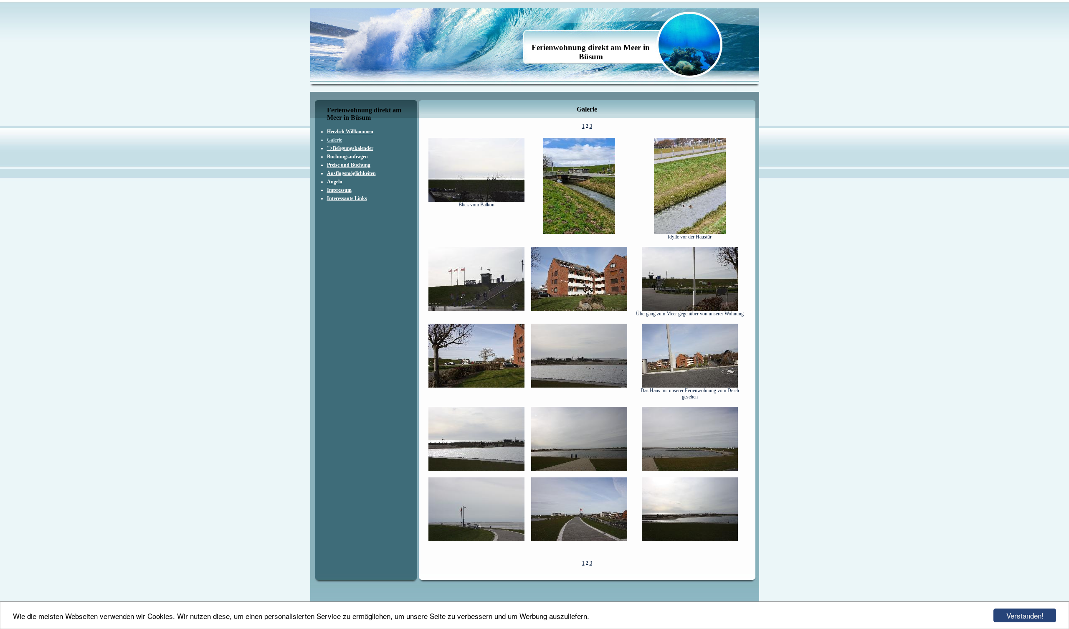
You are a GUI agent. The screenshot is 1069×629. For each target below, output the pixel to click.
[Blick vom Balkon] (476, 200)
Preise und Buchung (348, 165)
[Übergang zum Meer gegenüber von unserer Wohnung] (690, 309)
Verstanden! (1025, 615)
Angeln (334, 182)
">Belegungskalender (350, 148)
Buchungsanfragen (347, 157)
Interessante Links (347, 198)
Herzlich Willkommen (350, 131)
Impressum (339, 190)
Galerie (334, 140)
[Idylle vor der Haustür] (690, 232)
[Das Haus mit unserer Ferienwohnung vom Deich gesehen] (690, 386)
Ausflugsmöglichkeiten (351, 173)
